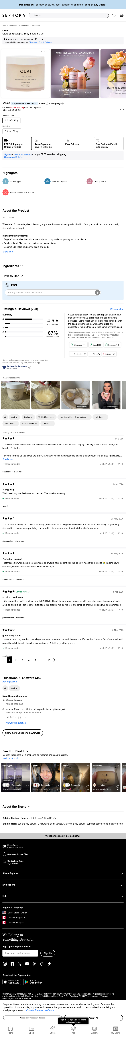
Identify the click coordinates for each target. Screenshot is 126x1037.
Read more (7, 459)
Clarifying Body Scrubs (74, 823)
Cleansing (33, 42)
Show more (8, 251)
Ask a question (26, 39)
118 (48, 660)
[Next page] (54, 660)
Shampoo (36, 25)
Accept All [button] (93, 1017)
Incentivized (81, 406)
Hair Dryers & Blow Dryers (43, 817)
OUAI (5, 30)
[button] (25, 1010)
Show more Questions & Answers (22, 732)
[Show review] (15, 395)
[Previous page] (3, 660)
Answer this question (16, 722)
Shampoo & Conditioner (19, 25)
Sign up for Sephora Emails (16, 946)
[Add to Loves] (122, 110)
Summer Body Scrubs (97, 823)
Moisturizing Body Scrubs (50, 823)
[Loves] (114, 15)
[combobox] (69, 15)
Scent (41, 42)
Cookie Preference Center (40, 1010)
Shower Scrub (116, 823)
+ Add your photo (10, 758)
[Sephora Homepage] (14, 15)
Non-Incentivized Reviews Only (73, 417)
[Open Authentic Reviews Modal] (29, 367)
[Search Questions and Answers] (5, 688)
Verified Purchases (46, 417)
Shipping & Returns (13, 157)
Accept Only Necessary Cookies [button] (32, 1018)
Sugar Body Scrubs (27, 823)
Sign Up (48, 953)
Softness (48, 42)
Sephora (25, 817)
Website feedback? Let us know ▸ (63, 835)
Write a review (117, 309)
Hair (4, 25)
